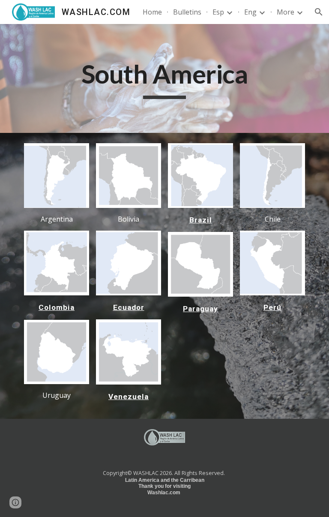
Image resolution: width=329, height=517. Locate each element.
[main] (164, 78)
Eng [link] (250, 12)
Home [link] (152, 12)
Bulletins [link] (187, 12)
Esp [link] (218, 12)
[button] (318, 12)
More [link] (285, 12)
